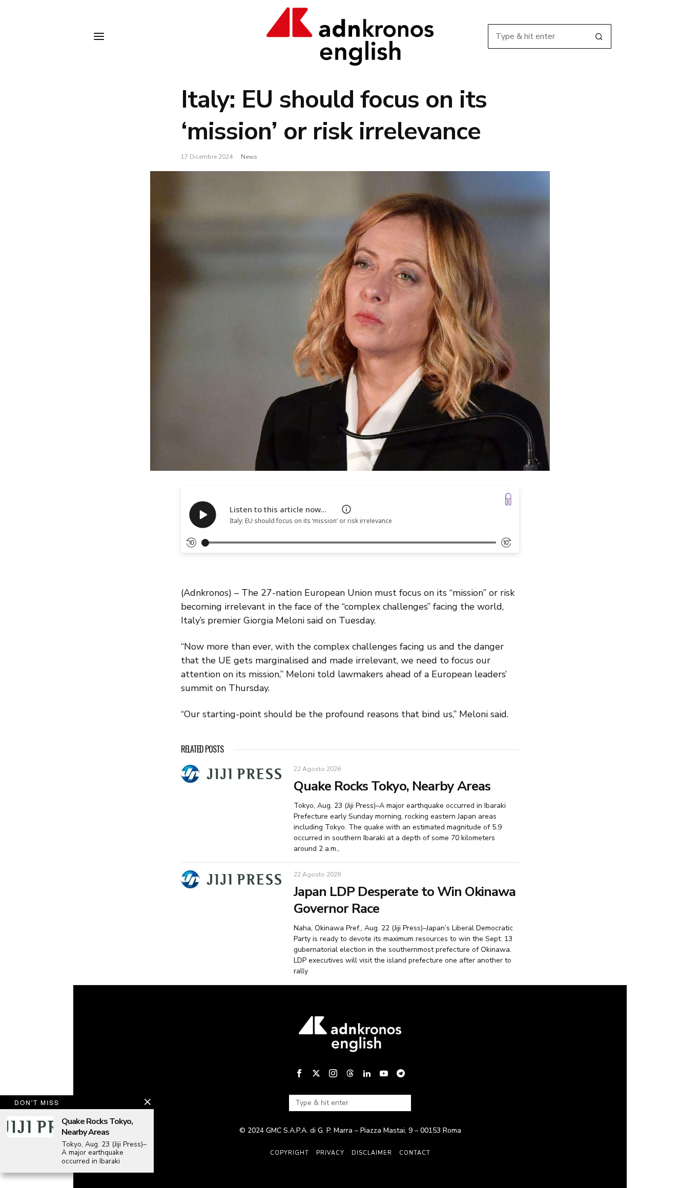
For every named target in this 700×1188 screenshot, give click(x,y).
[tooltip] (299, 1073)
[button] (599, 36)
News (249, 157)
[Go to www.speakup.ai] (508, 499)
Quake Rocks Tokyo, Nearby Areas (392, 786)
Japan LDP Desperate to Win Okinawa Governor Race (405, 900)
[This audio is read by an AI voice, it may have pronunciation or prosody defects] (346, 509)
